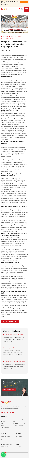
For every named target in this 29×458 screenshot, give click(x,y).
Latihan (23, 348)
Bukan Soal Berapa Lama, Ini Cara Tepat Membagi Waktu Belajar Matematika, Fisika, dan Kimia (14, 339)
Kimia (19, 348)
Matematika (23, 361)
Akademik (17, 361)
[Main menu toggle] (26, 9)
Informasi (21, 334)
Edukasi (17, 334)
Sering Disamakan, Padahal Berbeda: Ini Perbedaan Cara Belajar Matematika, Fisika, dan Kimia (14, 366)
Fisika (16, 348)
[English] (22, 9)
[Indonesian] (19, 9)
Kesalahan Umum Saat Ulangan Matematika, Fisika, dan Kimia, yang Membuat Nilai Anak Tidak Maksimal (13, 352)
